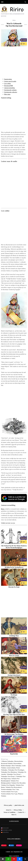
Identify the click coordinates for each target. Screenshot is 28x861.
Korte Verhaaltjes (16, 765)
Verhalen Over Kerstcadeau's (14, 787)
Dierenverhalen (18, 761)
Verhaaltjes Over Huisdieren (9, 772)
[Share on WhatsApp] (8, 859)
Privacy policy (8, 805)
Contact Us (21, 812)
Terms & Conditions (9, 812)
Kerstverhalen (17, 763)
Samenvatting (8, 79)
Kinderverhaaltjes (6, 765)
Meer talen (7, 94)
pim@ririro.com (19, 805)
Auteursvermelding (9, 88)
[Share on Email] (3, 859)
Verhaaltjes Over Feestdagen (16, 770)
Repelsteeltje (14, 754)
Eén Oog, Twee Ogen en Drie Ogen (14, 714)
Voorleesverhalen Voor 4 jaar (9, 791)
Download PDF (8, 85)
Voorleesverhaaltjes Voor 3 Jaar (10, 789)
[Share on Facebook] (19, 859)
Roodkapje (14, 695)
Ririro (14, 20)
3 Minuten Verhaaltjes (7, 761)
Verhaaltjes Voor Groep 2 (8, 776)
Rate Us (14, 814)
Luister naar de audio (10, 81)
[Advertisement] (14, 63)
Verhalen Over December (18, 783)
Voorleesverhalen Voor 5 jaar (9, 794)
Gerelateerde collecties (10, 92)
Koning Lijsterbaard (14, 675)
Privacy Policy (18, 810)
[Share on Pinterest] (14, 859)
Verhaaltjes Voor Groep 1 (14, 774)
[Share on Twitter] (25, 859)
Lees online (7, 83)
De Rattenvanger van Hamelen (14, 734)
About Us (8, 810)
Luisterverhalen (11, 768)
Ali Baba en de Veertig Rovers (14, 567)
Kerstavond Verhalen (7, 763)
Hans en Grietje (14, 655)
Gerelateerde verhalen (10, 90)
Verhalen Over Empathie (8, 785)
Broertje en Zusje (14, 587)
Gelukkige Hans (14, 636)
